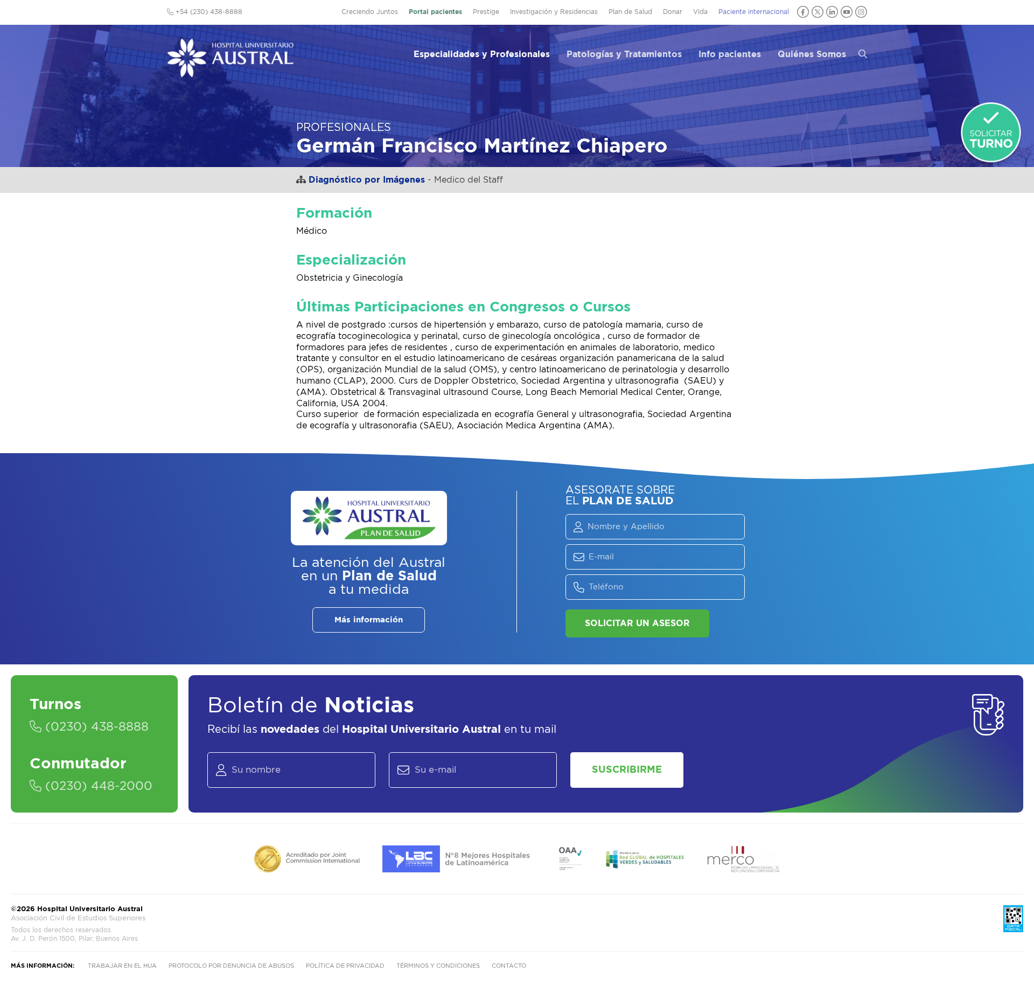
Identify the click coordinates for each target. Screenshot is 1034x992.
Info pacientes (729, 54)
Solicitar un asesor (637, 623)
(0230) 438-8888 (95, 727)
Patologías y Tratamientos (624, 54)
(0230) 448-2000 (96, 786)
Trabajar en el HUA (122, 966)
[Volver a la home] (230, 72)
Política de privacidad (345, 966)
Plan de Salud (630, 12)
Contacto (509, 966)
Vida (700, 12)
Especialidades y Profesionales (482, 54)
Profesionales (343, 127)
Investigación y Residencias (554, 12)
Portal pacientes (435, 12)
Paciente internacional (753, 12)
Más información (368, 620)
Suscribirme (627, 770)
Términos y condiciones (438, 966)
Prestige (486, 12)
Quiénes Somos (812, 54)
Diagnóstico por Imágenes (367, 180)
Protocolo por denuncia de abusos (231, 966)
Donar (672, 12)
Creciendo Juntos (369, 12)
